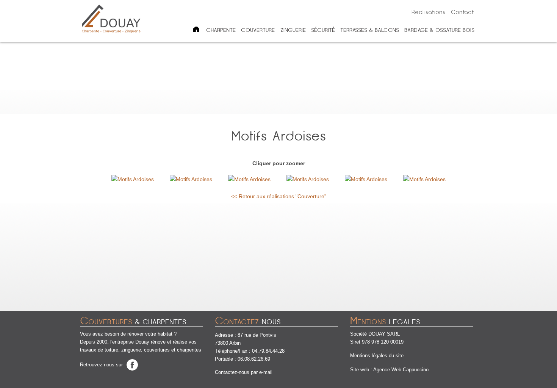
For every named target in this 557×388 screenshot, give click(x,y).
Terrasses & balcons (369, 30)
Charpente (221, 30)
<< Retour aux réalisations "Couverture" (278, 196)
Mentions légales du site (377, 355)
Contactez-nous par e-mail (243, 372)
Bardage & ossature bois (439, 30)
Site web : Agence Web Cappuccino (389, 369)
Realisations (428, 12)
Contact (462, 12)
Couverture (258, 30)
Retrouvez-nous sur (101, 364)
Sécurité (323, 30)
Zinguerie (293, 30)
